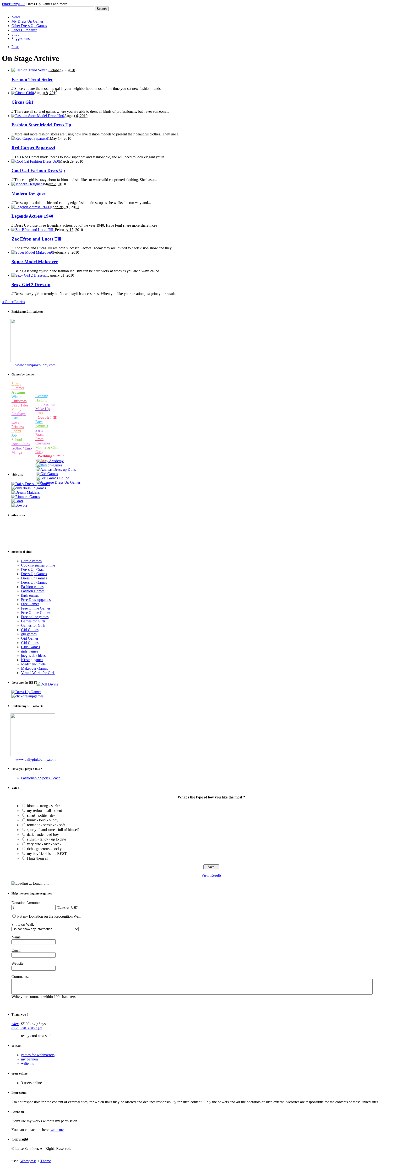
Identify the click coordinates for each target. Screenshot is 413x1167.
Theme (45, 1161)
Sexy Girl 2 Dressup (30, 284)
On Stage (18, 414)
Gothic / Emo (21, 448)
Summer (17, 388)
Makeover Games (34, 668)
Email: (16, 950)
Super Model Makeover (34, 261)
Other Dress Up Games (29, 26)
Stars (39, 413)
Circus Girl (22, 102)
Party (39, 430)
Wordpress (28, 1161)
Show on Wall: (22, 924)
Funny (16, 409)
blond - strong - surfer (43, 806)
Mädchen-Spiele (33, 664)
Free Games (30, 604)
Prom (39, 439)
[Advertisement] (33, 343)
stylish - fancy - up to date (46, 839)
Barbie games (31, 561)
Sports (16, 431)
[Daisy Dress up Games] (30, 484)
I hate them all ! (38, 858)
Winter (16, 397)
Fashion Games (32, 591)
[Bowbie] (19, 505)
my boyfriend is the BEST (47, 853)
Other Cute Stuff (24, 30)
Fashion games (32, 587)
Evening (41, 396)
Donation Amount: (25, 903)
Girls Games (30, 647)
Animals (41, 426)
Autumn (18, 392)
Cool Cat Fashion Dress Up (38, 170)
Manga (16, 452)
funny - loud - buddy (42, 820)
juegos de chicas (33, 655)
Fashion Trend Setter (32, 79)
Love (15, 422)
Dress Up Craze (33, 569)
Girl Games (29, 630)
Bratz (39, 435)
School (16, 440)
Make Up (42, 409)
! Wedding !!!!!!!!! (49, 456)
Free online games (35, 617)
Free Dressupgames (36, 600)
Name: (16, 937)
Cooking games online (38, 565)
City (14, 418)
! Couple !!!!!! (46, 417)
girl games (29, 634)
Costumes (42, 443)
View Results (211, 875)
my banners (29, 1059)
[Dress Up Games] (28, 488)
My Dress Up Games (27, 21)
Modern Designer (28, 193)
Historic (41, 400)
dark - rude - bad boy (43, 834)
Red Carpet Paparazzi (33, 147)
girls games (29, 651)
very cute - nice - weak (44, 844)
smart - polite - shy (41, 815)
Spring (16, 384)
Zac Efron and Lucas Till (36, 238)
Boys (39, 422)
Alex (15, 1024)
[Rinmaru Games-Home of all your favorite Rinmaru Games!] (25, 497)
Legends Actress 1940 (32, 216)
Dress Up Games (34, 574)
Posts (15, 47)
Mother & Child (47, 447)
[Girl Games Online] (53, 478)
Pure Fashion (45, 404)
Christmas (19, 401)
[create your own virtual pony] (50, 461)
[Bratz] (17, 501)
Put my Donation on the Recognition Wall (48, 916)
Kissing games (32, 660)
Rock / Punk (20, 444)
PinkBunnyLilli (13, 4)
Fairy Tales (19, 405)
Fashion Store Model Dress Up (41, 124)
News (15, 17)
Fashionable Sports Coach (40, 778)
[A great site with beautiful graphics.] (47, 684)
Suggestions (20, 39)
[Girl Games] (47, 474)
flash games (30, 595)
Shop (15, 34)
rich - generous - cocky (44, 849)
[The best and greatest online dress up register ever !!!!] (26, 692)
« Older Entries (13, 302)
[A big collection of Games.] (27, 696)
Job (14, 435)
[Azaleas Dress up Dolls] (56, 469)
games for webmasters (37, 1055)
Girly (39, 452)
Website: (17, 963)
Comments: (20, 976)
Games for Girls (33, 621)
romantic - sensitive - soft (46, 825)
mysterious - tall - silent (44, 810)
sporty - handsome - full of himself (53, 830)
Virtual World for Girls (38, 673)
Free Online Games (35, 608)
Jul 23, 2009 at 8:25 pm (26, 1028)
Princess (17, 427)
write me (27, 1063)
